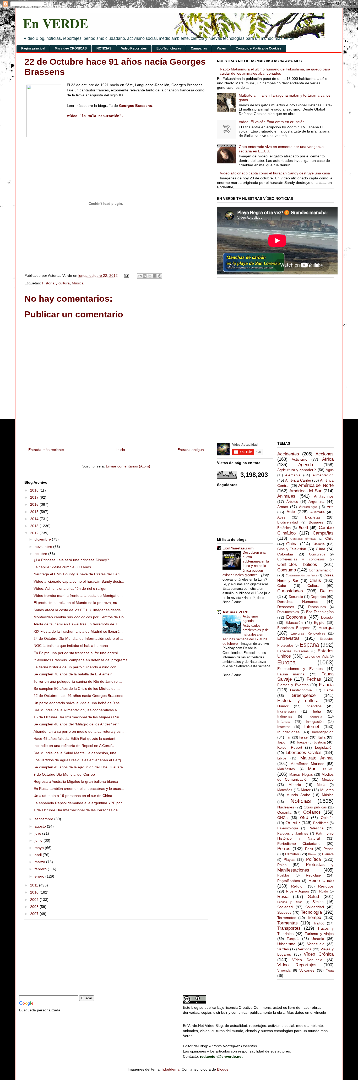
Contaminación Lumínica (301, 575)
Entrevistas (288, 638)
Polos (281, 865)
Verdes (283, 949)
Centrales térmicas (303, 538)
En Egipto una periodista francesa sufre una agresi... (77, 653)
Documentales (288, 612)
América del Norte (316, 485)
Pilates (312, 854)
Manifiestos (286, 769)
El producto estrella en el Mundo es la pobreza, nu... (77, 602)
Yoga (330, 970)
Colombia (285, 554)
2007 (35, 914)
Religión (298, 886)
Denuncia (296, 597)
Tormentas (287, 923)
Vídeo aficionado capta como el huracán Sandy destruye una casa (275, 173)
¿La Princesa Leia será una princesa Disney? (71, 560)
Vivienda (283, 970)
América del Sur (305, 490)
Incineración (286, 711)
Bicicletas (313, 517)
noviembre (44, 546)
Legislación (324, 747)
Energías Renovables (308, 633)
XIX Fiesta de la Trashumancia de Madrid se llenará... (78, 631)
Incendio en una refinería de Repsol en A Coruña (74, 745)
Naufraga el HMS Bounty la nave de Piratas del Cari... (78, 574)
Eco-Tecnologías (168, 48)
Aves (281, 517)
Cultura (313, 585)
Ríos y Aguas (297, 891)
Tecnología (311, 912)
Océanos (312, 812)
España (309, 644)
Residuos (326, 886)
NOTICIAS (103, 48)
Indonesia (314, 716)
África (328, 459)
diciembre (43, 539)
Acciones (325, 453)
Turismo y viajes (319, 934)
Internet (311, 726)
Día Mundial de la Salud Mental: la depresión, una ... (77, 753)
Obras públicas (315, 807)
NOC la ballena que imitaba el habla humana (71, 645)
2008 (35, 907)
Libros (281, 758)
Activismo (299, 459)
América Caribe (298, 480)
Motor (306, 790)
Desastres (285, 607)
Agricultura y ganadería (297, 470)
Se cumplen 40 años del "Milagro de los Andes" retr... (78, 724)
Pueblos (283, 875)
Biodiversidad (287, 522)
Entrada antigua (190, 450)
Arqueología (308, 507)
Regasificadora (288, 881)
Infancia (283, 721)
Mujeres (327, 790)
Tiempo (314, 917)
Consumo (286, 569)
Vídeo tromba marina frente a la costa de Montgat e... (78, 595)
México (328, 779)
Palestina (316, 828)
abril (39, 855)
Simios (317, 902)
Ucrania (317, 938)
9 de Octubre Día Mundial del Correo (64, 774)
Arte (330, 507)
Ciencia (318, 544)
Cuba (281, 585)
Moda (321, 785)
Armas (282, 507)
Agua (330, 470)
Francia (326, 684)
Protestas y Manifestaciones (305, 867)
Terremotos (286, 918)
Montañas (284, 790)
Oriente (292, 822)
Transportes (289, 928)
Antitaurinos (324, 496)
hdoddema (171, 1069)
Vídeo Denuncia (307, 960)
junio (39, 840)
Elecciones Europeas (294, 628)
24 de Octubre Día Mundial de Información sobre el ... (78, 638)
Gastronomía (301, 690)
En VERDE (55, 23)
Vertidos (304, 949)
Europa (286, 662)
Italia (322, 737)
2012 (35, 533)
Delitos (327, 590)
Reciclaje (313, 875)
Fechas (314, 679)
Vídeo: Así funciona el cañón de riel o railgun (70, 588)
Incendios (314, 706)
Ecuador (327, 617)
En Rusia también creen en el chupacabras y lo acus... (79, 788)
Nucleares (285, 807)
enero (40, 876)
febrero (41, 869)
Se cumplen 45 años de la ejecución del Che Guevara (78, 767)
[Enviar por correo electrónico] (139, 276)
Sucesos (284, 912)
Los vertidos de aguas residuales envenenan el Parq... (79, 760)
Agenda (305, 464)
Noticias (300, 801)
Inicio (120, 450)
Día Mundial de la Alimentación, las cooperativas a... (77, 710)
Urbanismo (286, 944)
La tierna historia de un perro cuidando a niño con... (77, 667)
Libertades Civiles (303, 752)
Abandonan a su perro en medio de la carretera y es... (79, 731)
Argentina (316, 501)
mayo (40, 848)
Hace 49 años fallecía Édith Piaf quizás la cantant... (76, 738)
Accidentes (288, 453)
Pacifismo (320, 823)
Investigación (323, 732)
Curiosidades (290, 590)
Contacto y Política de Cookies (258, 48)
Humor (283, 706)
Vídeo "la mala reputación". (95, 116)
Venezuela (315, 944)
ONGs (282, 817)
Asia (290, 511)
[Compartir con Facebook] (154, 276)
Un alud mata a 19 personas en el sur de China (73, 796)
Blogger (223, 1069)
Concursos (317, 554)
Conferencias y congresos (301, 559)
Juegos (301, 742)
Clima (320, 549)
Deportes (318, 596)
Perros (283, 848)
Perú (309, 849)
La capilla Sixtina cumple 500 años (62, 567)
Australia (317, 512)
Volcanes (306, 970)
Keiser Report (289, 747)
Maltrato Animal (317, 758)
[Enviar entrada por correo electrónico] (126, 275)
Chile (329, 538)
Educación (294, 622)
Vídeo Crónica (319, 954)
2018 (35, 490)
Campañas (199, 48)
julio (38, 833)
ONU (304, 817)
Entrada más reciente (46, 450)
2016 (35, 504)
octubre (41, 554)
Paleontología (287, 828)
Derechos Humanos (297, 601)
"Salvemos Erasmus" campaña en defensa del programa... (82, 660)
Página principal (33, 48)
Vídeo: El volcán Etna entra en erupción (272, 122)
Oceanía (284, 812)
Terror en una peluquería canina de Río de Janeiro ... (78, 681)
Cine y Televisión (291, 549)
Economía (296, 617)
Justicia (319, 742)
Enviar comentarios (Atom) (128, 466)
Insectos (283, 727)
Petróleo (292, 854)
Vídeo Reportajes (134, 48)
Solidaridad (314, 907)
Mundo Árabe (298, 795)
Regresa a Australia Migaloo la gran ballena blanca (76, 781)
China (291, 543)
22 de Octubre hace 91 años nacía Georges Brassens (78, 695)
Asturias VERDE (237, 612)
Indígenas (284, 716)
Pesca (328, 849)
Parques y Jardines (292, 833)
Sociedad (285, 907)
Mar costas (321, 768)
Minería (295, 785)
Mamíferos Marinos (307, 764)
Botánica (284, 528)
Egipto (319, 622)
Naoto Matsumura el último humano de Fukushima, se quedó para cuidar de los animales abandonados (275, 71)
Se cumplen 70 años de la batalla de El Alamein (73, 674)
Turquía (293, 938)
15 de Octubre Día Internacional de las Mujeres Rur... (78, 717)
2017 (35, 497)
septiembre (44, 819)
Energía (326, 627)
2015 (35, 512)
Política (313, 859)
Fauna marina (291, 674)
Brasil (303, 528)
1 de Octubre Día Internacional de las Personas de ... (78, 810)
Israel (303, 737)
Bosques (316, 522)
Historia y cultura (56, 283)
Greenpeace (304, 695)
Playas (289, 859)
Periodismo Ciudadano (299, 843)
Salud (313, 896)
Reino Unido (321, 880)
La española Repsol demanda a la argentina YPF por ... (80, 803)
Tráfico (318, 923)
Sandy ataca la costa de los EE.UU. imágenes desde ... (79, 610)
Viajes (221, 48)
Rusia (283, 896)
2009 (35, 899)
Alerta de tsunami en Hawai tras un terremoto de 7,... (78, 624)
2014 (35, 519)
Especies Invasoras (293, 651)
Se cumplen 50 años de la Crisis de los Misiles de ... (77, 688)
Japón (282, 742)
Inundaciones (288, 732)
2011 (34, 885)
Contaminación (321, 570)
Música (78, 283)
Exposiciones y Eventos (300, 668)
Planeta (328, 854)
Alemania (293, 475)
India (317, 711)
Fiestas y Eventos (292, 685)
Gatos (329, 690)
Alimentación (323, 475)
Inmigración (314, 722)
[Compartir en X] (149, 276)
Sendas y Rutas (289, 901)
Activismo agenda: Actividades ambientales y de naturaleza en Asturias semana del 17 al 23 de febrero (246, 630)
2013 (35, 526)
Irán (288, 737)
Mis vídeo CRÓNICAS (71, 48)
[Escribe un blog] (144, 276)
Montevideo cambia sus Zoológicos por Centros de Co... (80, 617)
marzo (40, 862)
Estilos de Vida (316, 656)
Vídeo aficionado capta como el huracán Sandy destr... (79, 581)
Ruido (323, 891)
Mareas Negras (301, 774)
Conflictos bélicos (297, 564)
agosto (41, 826)
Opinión (327, 817)
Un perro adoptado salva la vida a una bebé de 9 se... (78, 703)
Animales (286, 496)
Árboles (292, 502)
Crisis (315, 580)
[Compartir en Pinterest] (159, 276)
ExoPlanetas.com (238, 548)
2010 (35, 892)
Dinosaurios (317, 607)
